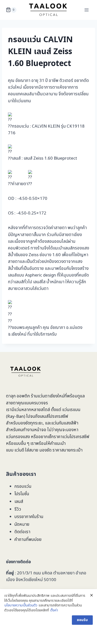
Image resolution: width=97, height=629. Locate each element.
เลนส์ (18, 501)
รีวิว (17, 509)
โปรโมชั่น (21, 494)
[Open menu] (86, 10)
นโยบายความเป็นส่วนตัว (20, 605)
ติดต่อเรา (22, 532)
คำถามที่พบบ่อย (28, 539)
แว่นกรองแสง (18, 437)
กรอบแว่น (22, 486)
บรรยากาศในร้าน (28, 517)
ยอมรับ (82, 620)
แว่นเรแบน (71, 410)
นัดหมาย (21, 524)
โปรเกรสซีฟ (58, 416)
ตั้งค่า (54, 610)
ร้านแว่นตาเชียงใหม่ (47, 396)
